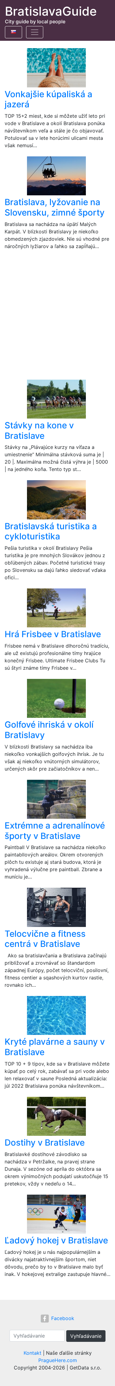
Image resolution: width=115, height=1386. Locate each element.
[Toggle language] (13, 32)
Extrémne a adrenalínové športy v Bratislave (55, 830)
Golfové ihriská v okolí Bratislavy (49, 729)
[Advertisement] (57, 314)
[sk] (13, 30)
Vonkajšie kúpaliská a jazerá (48, 99)
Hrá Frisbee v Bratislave (53, 634)
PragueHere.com (57, 1360)
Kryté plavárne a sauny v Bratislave (55, 1046)
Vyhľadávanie (86, 1336)
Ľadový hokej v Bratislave (56, 1240)
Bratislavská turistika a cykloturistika (51, 531)
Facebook (62, 1318)
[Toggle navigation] (34, 32)
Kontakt (32, 1353)
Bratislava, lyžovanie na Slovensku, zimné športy (55, 207)
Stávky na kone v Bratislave (39, 430)
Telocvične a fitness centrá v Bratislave (45, 938)
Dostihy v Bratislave (45, 1142)
